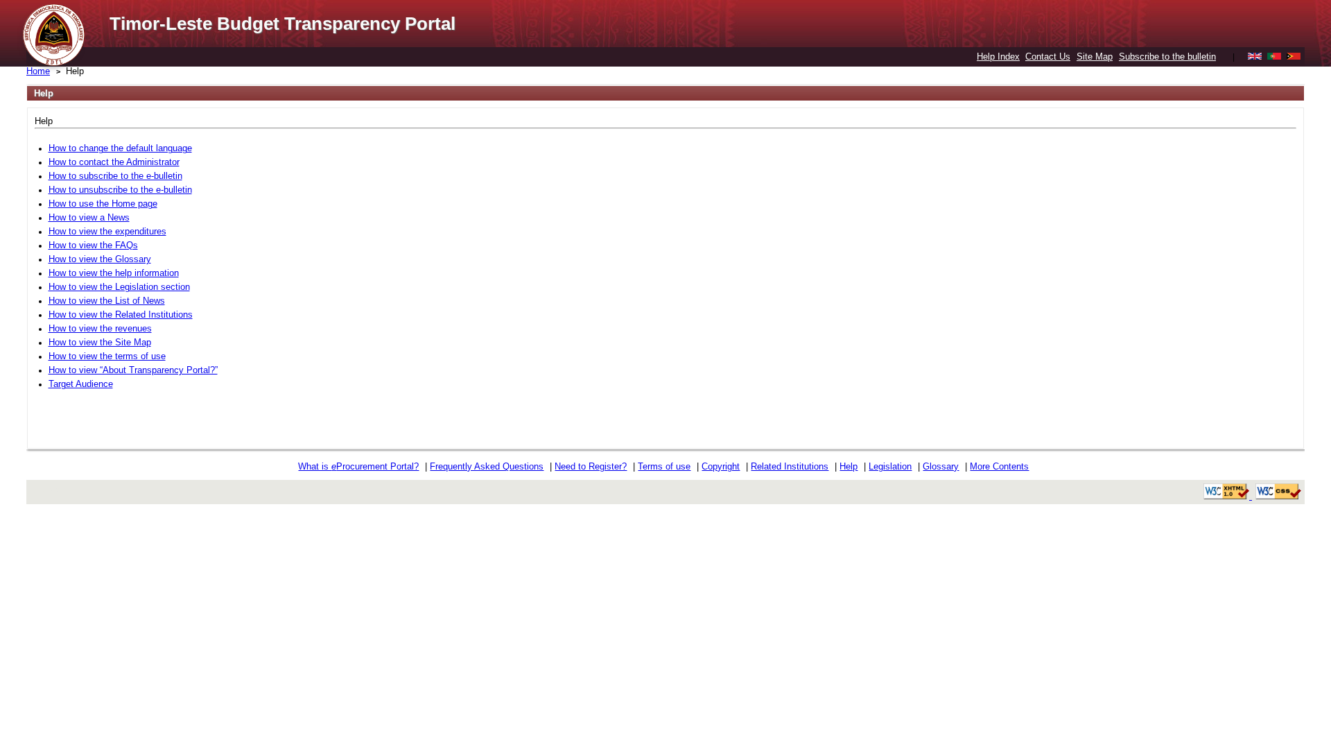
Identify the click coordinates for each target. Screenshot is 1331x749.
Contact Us (1047, 56)
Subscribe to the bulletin (1167, 56)
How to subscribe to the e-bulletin (115, 176)
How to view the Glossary (100, 259)
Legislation (890, 466)
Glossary (941, 466)
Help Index (998, 56)
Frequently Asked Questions (486, 466)
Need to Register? (591, 466)
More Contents (999, 466)
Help (849, 466)
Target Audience (81, 384)
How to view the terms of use (107, 356)
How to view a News (89, 217)
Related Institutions (789, 466)
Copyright (721, 466)
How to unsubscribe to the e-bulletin (120, 189)
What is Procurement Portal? (358, 466)
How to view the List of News (107, 300)
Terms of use (664, 466)
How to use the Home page (103, 203)
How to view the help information (114, 273)
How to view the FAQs (93, 245)
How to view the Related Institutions (121, 314)
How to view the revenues (100, 328)
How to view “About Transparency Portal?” (133, 370)
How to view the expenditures (107, 231)
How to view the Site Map (100, 342)
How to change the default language (120, 148)
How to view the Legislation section (119, 287)
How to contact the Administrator (114, 162)
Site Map (1095, 56)
